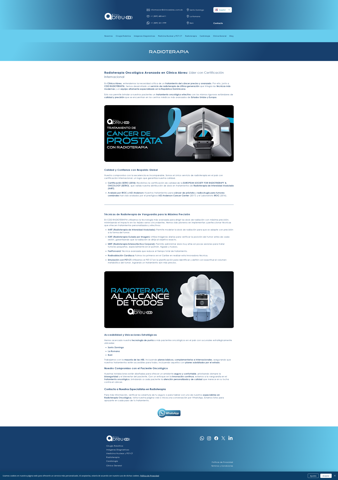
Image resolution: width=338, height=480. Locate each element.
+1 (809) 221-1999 (158, 23)
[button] (108, 35)
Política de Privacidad (149, 475)
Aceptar (326, 476)
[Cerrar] (334, 476)
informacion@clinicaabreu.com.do (167, 10)
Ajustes (313, 476)
